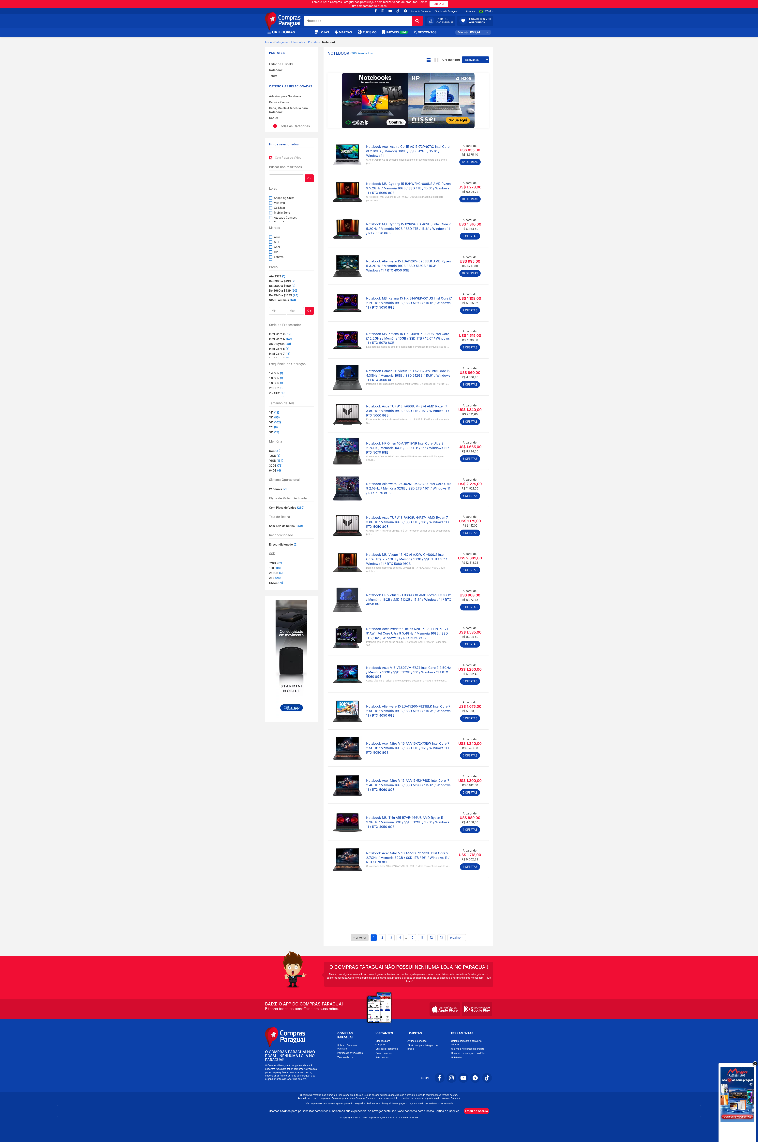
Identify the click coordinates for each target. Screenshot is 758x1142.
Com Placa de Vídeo (286, 507)
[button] (475, 21)
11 (421, 937)
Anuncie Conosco (421, 11)
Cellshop (279, 207)
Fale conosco (382, 1057)
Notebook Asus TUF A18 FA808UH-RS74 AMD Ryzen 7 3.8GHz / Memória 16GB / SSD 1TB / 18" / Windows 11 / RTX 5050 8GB (407, 522)
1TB (275, 568)
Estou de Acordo (476, 1111)
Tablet (273, 76)
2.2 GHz (277, 393)
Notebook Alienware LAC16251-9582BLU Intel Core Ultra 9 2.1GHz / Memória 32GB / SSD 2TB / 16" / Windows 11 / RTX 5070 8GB (408, 488)
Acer (277, 247)
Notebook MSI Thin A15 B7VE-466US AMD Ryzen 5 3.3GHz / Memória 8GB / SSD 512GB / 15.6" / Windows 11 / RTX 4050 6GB (407, 822)
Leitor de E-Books (281, 64)
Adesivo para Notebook (285, 96)
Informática (298, 42)
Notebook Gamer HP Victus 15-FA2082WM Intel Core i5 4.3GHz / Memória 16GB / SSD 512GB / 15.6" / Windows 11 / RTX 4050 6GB (408, 375)
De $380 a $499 (280, 281)
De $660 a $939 (280, 290)
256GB (276, 573)
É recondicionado (283, 544)
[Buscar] (417, 21)
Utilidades (469, 11)
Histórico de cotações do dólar (468, 1053)
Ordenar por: (451, 59)
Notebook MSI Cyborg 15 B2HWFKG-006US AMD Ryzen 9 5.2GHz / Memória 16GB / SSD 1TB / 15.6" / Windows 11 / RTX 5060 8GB (408, 188)
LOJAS (324, 32)
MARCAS (345, 32)
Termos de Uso (345, 1057)
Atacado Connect (285, 217)
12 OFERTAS (470, 162)
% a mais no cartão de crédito (467, 1048)
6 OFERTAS (470, 458)
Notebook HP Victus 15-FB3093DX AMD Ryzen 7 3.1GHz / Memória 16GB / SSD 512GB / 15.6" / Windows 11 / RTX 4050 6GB (408, 599)
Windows (279, 489)
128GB (275, 563)
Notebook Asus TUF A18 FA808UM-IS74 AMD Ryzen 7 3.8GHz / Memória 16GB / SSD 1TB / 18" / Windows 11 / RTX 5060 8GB (407, 410)
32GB (275, 465)
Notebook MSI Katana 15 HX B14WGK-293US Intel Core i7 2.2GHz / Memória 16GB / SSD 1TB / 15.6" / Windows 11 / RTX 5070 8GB (408, 338)
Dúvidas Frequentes (386, 1048)
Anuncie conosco (417, 1040)
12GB (274, 455)
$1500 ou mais (279, 300)
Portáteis (314, 42)
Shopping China (284, 197)
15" (274, 417)
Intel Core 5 (279, 348)
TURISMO (369, 32)
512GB (276, 582)
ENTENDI (439, 3)
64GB (275, 470)
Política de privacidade (350, 1052)
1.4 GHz (276, 373)
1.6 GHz (276, 378)
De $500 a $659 (280, 285)
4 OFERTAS (470, 829)
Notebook (275, 70)
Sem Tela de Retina (286, 526)
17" (273, 427)
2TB (275, 577)
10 (411, 937)
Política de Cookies (447, 1111)
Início (268, 42)
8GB (274, 450)
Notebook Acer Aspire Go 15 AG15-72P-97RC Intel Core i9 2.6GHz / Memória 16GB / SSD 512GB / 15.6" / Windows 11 (407, 151)
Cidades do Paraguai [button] (446, 11)
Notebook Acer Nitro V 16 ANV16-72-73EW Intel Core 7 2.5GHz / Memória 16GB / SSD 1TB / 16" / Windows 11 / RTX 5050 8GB (407, 747)
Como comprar (383, 1053)
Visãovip (279, 202)
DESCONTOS (427, 32)
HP (276, 252)
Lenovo (278, 256)
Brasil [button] (487, 10)
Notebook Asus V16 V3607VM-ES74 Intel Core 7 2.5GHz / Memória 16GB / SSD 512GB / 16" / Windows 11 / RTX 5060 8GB (408, 672)
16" (275, 422)
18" (274, 432)
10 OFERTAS (470, 199)
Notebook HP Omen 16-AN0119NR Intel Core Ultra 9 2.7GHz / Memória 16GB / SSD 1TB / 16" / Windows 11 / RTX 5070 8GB (407, 447)
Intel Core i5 (280, 334)
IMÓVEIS (396, 32)
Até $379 (275, 276)
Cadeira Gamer (279, 102)
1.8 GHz (276, 383)
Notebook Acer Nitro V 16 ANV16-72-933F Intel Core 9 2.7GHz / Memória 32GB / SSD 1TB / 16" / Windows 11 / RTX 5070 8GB (407, 857)
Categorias (281, 42)
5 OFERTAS (470, 570)
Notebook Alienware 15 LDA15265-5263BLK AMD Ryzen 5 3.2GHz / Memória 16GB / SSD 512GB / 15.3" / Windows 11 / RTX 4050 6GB (408, 265)
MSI (276, 242)
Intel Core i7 (280, 339)
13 (441, 937)
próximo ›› (456, 937)
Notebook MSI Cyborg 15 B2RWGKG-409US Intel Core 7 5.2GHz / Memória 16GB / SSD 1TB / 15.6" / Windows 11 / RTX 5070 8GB (408, 228)
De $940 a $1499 (280, 295)
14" (274, 412)
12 (431, 937)
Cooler (273, 118)
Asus (277, 237)
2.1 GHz (276, 388)
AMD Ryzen (280, 343)
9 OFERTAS (470, 236)
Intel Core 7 (279, 353)
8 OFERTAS (470, 347)
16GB (276, 460)
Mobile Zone (282, 212)
